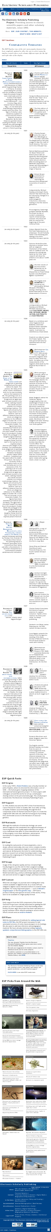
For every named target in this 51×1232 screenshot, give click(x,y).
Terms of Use (19, 1215)
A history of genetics (32, 1010)
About (13, 9)
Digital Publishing (29, 1209)
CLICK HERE (12, 972)
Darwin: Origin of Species (33, 1000)
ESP (12, 31)
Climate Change (8, 1117)
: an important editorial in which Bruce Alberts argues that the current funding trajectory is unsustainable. (36, 1033)
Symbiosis (29, 1057)
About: (11, 1189)
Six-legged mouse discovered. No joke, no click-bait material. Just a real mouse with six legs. (36, 1173)
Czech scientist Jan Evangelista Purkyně (41, 721)
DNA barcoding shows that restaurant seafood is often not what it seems (12, 1080)
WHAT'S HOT (37, 34)
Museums (35, 1212)
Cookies (34, 1215)
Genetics (18, 1209)
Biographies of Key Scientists (25, 1196)
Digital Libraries (21, 1210)
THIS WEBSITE (35, 31)
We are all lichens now (33, 1076)
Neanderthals (7, 1171)
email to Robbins (26, 912)
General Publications (22, 1206)
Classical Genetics (23, 9)
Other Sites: (9, 1210)
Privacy (28, 1215)
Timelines (35, 9)
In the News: (9, 1200)
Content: (11, 1195)
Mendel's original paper (33, 1004)
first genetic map (24, 891)
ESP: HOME (4, 1230)
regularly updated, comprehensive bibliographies (22, 929)
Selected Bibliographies (23, 1203)
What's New (44, 9)
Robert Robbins (23, 786)
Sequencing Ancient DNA (10, 1112)
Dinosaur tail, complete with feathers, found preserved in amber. (11, 1103)
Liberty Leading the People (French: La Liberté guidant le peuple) (12, 80)
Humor (33, 1206)
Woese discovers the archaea (11, 1071)
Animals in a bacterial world (35, 1080)
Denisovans (6, 1175)
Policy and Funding (36, 1199)
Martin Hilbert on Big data (34, 1136)
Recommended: (8, 1203)
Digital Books (41, 1195)
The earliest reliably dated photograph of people (9, 675)
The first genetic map (32, 1007)
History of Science (34, 1210)
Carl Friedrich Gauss (41, 350)
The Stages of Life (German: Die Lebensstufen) (10, 378)
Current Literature (21, 1199)
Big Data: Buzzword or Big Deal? (35, 1132)
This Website (33, 1189)
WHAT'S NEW (25, 34)
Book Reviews (37, 1203)
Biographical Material (22, 1212)
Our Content (23, 1189)
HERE (23, 955)
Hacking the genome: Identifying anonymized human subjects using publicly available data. (36, 1141)
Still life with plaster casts (7, 614)
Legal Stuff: (10, 1216)
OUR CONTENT (22, 31)
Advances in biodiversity (10, 1075)
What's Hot (45, 10)
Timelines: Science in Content (25, 1195)
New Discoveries (20, 1201)
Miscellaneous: (8, 1206)
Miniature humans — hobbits (12, 1178)
